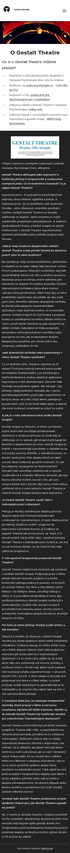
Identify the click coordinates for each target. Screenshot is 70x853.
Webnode (47, 848)
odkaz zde (35, 109)
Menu (64, 10)
